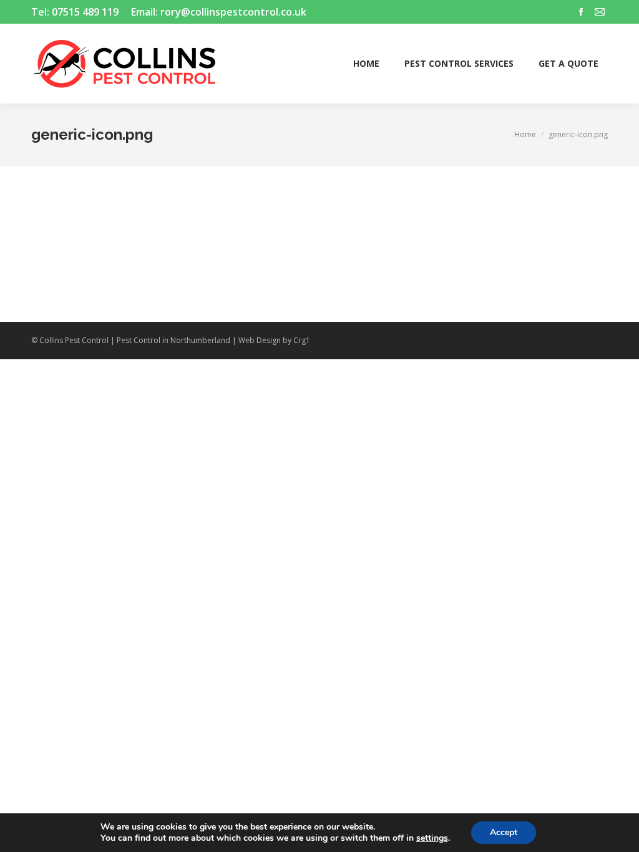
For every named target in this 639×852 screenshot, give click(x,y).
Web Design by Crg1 (274, 340)
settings (432, 838)
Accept (503, 832)
